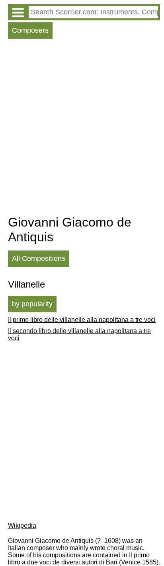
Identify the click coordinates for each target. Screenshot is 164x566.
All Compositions (38, 258)
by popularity (32, 304)
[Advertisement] (82, 129)
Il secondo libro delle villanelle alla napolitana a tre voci (79, 334)
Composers (30, 30)
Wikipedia (22, 525)
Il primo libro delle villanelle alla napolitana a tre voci (82, 319)
